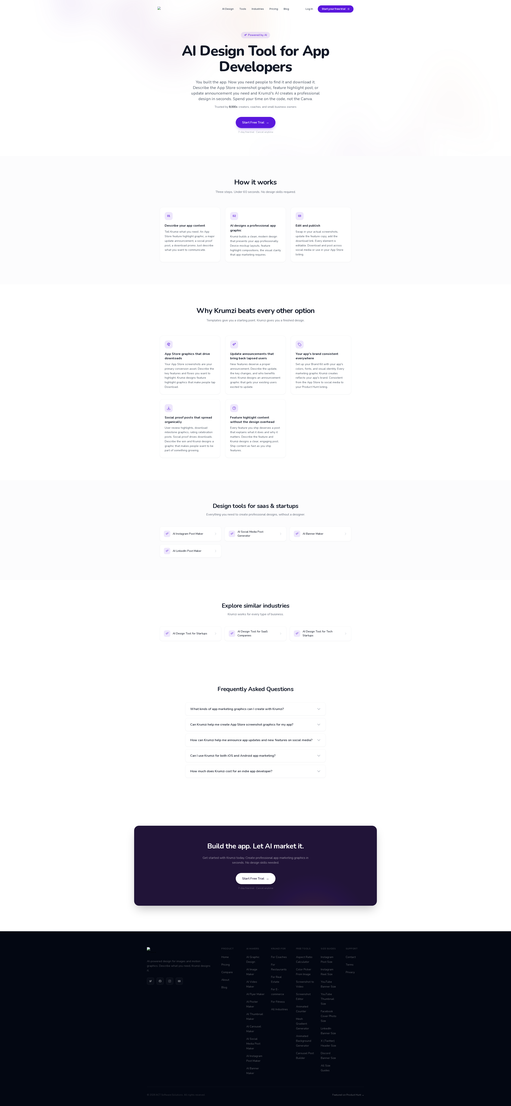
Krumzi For (278, 948)
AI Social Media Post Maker (253, 1043)
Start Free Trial (255, 122)
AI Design (228, 8)
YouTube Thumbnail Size (327, 999)
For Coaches (279, 957)
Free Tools (303, 948)
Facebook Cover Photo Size (328, 1016)
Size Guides (328, 948)
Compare (227, 972)
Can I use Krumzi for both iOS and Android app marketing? (232, 755)
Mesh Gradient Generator (302, 1023)
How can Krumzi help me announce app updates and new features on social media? (251, 740)
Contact (351, 957)
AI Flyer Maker (255, 994)
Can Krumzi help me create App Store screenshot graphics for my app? (241, 724)
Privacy (350, 972)
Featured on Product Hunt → (348, 1094)
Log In (309, 8)
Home (225, 957)
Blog (286, 8)
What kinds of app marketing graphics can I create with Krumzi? (237, 709)
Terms (350, 965)
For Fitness (278, 1002)
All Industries (279, 1009)
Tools (242, 8)
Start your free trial (334, 8)
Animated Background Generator (303, 1041)
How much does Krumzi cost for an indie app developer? (231, 771)
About (225, 980)
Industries (258, 8)
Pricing (273, 8)
